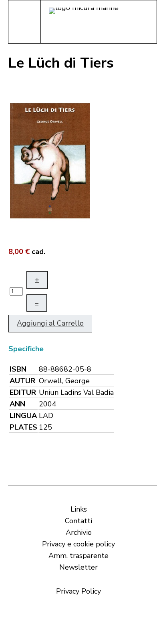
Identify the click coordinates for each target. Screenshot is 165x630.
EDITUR (23, 392)
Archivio (79, 532)
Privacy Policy (78, 591)
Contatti (78, 521)
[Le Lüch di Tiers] (50, 160)
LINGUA (23, 415)
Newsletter (78, 567)
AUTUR (22, 381)
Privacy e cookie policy (78, 544)
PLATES (23, 427)
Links (78, 509)
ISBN (18, 369)
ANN (17, 404)
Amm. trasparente (78, 555)
